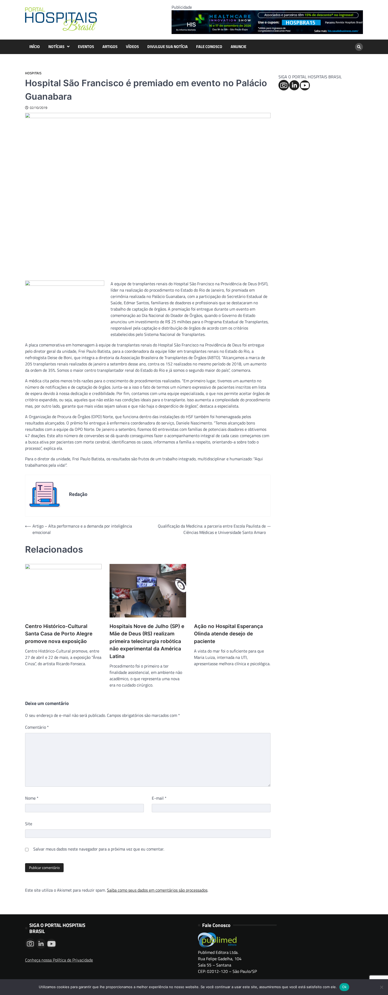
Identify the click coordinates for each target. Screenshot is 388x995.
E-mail (159, 798)
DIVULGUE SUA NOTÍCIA (167, 47)
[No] (381, 987)
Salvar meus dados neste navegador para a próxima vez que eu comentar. (98, 849)
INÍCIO (34, 47)
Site (28, 823)
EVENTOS (86, 47)
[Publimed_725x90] (267, 32)
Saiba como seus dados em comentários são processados (157, 890)
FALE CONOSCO (209, 47)
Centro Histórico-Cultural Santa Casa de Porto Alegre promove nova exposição (58, 633)
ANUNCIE (238, 47)
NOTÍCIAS (56, 47)
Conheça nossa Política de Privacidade (59, 960)
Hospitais (33, 73)
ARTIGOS (109, 47)
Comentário (37, 727)
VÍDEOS (132, 47)
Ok (344, 987)
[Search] (359, 47)
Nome (32, 798)
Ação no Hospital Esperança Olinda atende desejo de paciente (228, 633)
